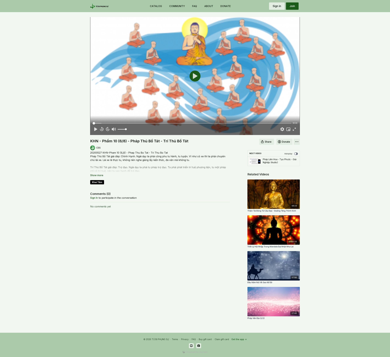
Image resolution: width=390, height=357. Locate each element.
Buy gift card (205, 339)
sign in (94, 197)
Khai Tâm (97, 182)
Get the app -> (239, 339)
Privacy (185, 339)
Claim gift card (222, 339)
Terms (175, 339)
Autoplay (288, 154)
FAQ (194, 339)
